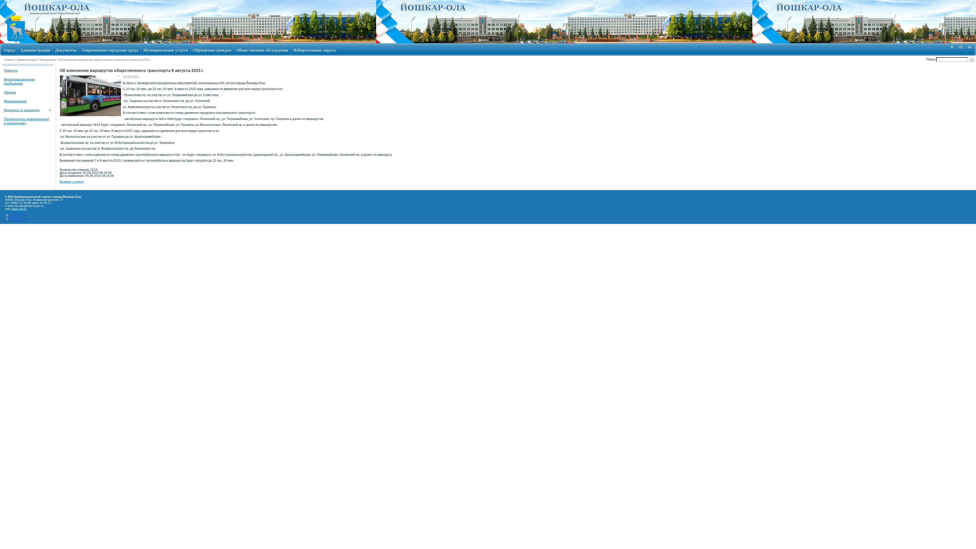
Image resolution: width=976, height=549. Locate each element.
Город (9, 50)
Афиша (10, 92)
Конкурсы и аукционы (22, 110)
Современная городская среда (110, 50)
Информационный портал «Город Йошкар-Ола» (55, 13)
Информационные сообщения (19, 81)
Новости (11, 70)
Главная (9, 59)
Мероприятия (15, 101)
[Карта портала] (969, 49)
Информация (47, 59)
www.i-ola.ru (18, 208)
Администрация (35, 50)
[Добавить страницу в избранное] (951, 49)
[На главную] (16, 41)
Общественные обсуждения (262, 50)
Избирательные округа (314, 50)
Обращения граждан (212, 50)
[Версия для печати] (960, 49)
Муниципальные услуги (165, 50)
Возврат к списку (72, 181)
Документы (66, 50)
